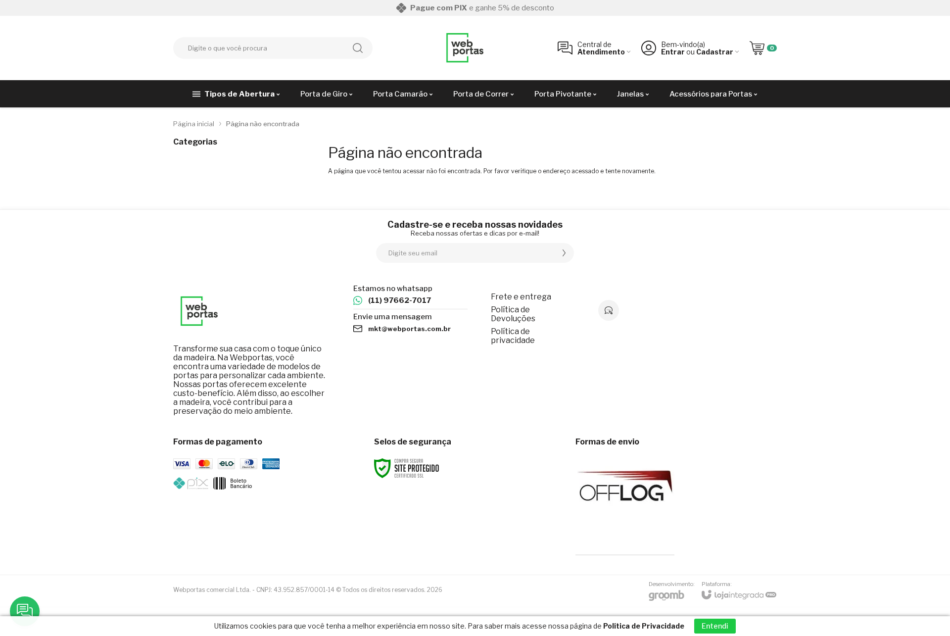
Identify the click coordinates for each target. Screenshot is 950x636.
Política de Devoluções (513, 314)
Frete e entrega (521, 296)
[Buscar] (357, 48)
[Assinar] (564, 253)
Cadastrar (714, 51)
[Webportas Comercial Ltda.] (465, 48)
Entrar (673, 51)
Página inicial (193, 124)
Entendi (715, 626)
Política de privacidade (513, 336)
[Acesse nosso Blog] (608, 310)
